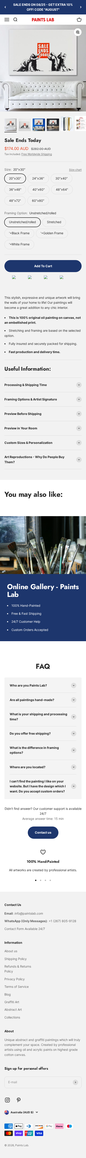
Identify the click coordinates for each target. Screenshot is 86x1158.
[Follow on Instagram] (7, 1100)
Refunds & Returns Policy (17, 968)
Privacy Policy (14, 979)
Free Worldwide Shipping (36, 154)
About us (10, 951)
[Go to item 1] (10, 125)
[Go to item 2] (25, 125)
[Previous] (5, 7)
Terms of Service (16, 986)
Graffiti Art (11, 1002)
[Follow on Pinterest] (19, 1100)
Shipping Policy (15, 959)
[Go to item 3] (39, 125)
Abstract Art (13, 1009)
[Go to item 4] (53, 125)
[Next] (81, 7)
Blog (7, 994)
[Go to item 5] (67, 124)
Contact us (43, 832)
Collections (12, 1017)
